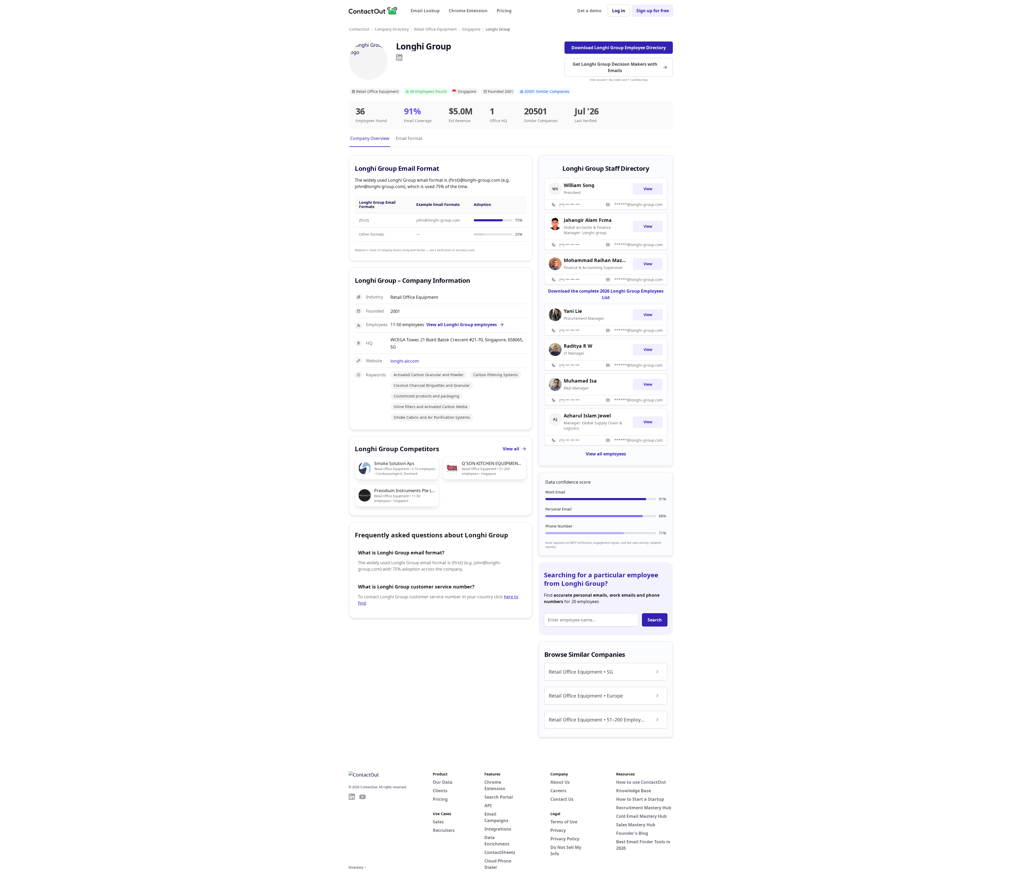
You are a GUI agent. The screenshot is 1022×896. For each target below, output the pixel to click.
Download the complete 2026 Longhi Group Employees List (606, 294)
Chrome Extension (468, 11)
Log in (618, 11)
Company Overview (369, 138)
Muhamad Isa (580, 380)
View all (511, 449)
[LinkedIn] (399, 57)
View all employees (606, 454)
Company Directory (392, 29)
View (648, 188)
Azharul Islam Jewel (587, 415)
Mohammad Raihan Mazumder (595, 260)
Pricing (504, 11)
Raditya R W (578, 346)
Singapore (471, 29)
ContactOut (359, 29)
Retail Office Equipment (435, 29)
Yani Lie (573, 311)
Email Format (409, 138)
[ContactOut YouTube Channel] (362, 828)
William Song (579, 185)
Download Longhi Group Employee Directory (618, 48)
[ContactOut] (375, 11)
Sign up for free (652, 11)
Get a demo (589, 11)
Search (655, 620)
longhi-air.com (404, 361)
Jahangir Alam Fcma (588, 220)
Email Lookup (425, 11)
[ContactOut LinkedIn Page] (352, 828)
